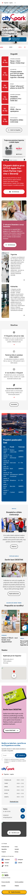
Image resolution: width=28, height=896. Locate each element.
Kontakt (3, 885)
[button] (24, 628)
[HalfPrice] (14, 47)
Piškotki (17, 885)
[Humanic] (5, 47)
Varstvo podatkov (19, 882)
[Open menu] (25, 7)
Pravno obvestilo (6, 882)
